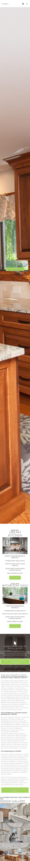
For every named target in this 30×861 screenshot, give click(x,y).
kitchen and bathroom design (11, 756)
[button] (23, 3)
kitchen (6, 732)
